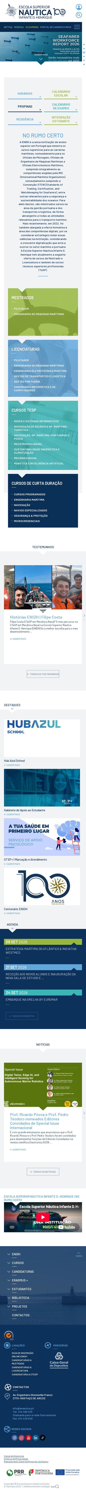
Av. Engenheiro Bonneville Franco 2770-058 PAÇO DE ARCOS (33, 1396)
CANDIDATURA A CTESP (25, 1374)
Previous (84, 620)
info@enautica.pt (23, 1408)
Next (84, 615)
